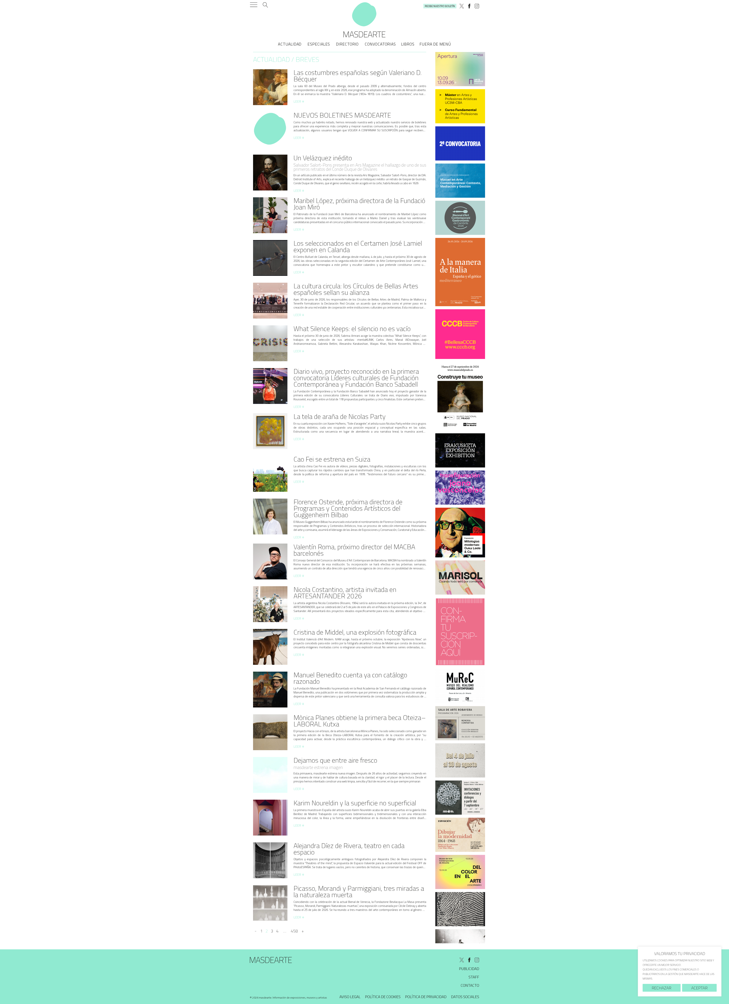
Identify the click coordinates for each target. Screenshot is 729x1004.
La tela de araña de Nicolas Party (339, 416)
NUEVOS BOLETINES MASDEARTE (342, 115)
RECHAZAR (661, 988)
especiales (319, 44)
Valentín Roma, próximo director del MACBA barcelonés (354, 549)
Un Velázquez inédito (322, 158)
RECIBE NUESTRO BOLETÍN (440, 6)
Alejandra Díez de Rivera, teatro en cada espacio (349, 848)
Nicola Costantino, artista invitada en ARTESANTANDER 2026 (344, 592)
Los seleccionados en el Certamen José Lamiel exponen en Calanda (357, 246)
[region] (679, 971)
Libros (407, 44)
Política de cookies (383, 997)
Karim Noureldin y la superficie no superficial (354, 803)
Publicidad (469, 969)
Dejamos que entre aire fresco (335, 760)
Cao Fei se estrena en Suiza (331, 459)
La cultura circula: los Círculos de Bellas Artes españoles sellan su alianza (355, 289)
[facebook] (469, 6)
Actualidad (289, 44)
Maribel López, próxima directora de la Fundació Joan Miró (359, 203)
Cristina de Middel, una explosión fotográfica (354, 632)
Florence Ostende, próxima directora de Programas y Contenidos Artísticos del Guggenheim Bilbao (347, 508)
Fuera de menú (435, 44)
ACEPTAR (699, 988)
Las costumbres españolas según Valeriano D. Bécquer (357, 75)
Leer (298, 101)
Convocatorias (380, 44)
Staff (474, 977)
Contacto (470, 985)
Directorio (347, 44)
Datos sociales (465, 997)
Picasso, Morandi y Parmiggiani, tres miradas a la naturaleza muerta (358, 891)
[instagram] (477, 6)
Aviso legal (350, 997)
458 (294, 931)
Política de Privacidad (426, 997)
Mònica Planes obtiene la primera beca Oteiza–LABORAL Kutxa (359, 720)
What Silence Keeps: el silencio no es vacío (352, 328)
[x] (461, 6)
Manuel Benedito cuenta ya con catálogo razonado (350, 678)
